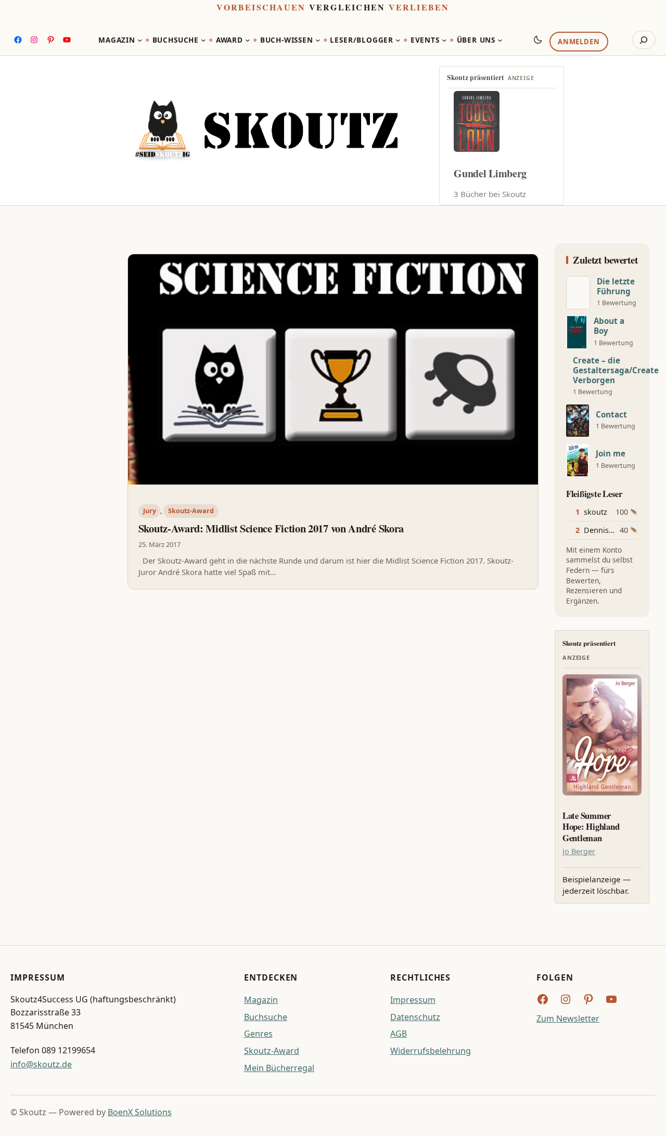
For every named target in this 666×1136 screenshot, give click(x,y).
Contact (611, 415)
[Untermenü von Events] (444, 40)
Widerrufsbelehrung (430, 1050)
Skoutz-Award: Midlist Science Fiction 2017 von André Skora (271, 529)
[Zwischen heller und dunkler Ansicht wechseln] (538, 39)
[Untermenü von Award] (247, 40)
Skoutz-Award (191, 510)
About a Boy (609, 326)
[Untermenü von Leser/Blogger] (398, 40)
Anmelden (578, 42)
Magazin (261, 1000)
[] (578, 292)
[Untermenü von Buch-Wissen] (318, 40)
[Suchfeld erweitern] (644, 40)
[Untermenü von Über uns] (500, 40)
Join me (610, 454)
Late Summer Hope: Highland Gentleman (590, 827)
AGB (398, 1033)
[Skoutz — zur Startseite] (266, 130)
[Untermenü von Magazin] (140, 40)
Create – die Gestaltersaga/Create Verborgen (616, 370)
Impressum (413, 1000)
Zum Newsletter (567, 1018)
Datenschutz (415, 1017)
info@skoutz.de (41, 1064)
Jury (149, 510)
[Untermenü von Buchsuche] (203, 40)
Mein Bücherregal (279, 1068)
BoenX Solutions (140, 1112)
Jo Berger (578, 851)
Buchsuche (265, 1017)
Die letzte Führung (616, 286)
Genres (258, 1033)
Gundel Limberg (490, 173)
